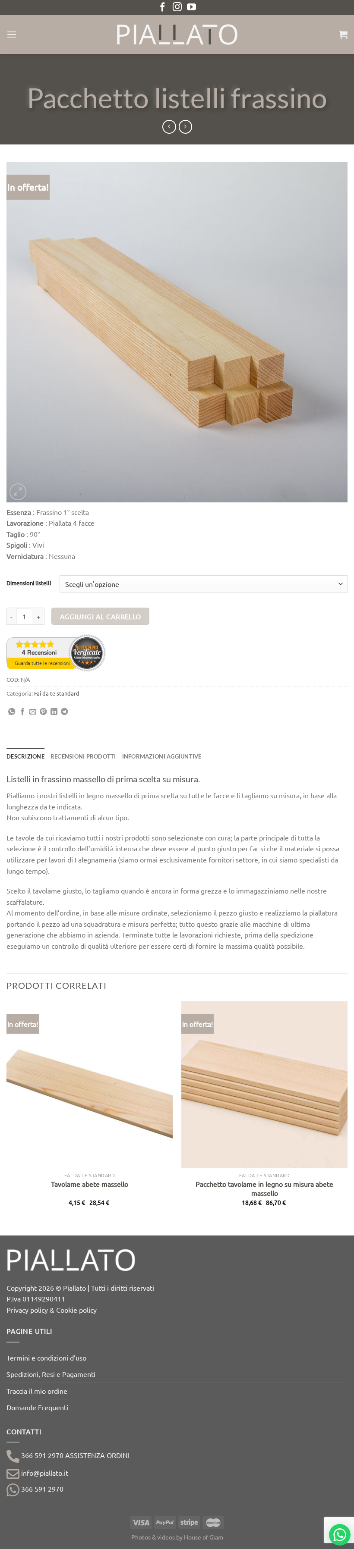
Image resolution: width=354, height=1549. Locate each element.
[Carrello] (343, 34)
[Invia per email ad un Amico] (32, 712)
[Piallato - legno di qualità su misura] (177, 34)
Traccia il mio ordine (36, 1390)
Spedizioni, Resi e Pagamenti (50, 1374)
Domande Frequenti (37, 1407)
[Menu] (11, 34)
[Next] (347, 1117)
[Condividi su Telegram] (64, 712)
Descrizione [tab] (25, 756)
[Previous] (6, 1117)
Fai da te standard (56, 693)
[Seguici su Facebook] (162, 8)
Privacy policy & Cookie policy (51, 1309)
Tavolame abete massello (89, 1183)
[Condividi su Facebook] (22, 712)
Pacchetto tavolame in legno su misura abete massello (264, 1188)
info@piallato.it (43, 1472)
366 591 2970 (41, 1488)
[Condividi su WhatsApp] (11, 712)
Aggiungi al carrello (100, 616)
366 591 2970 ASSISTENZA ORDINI (74, 1455)
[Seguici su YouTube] (191, 8)
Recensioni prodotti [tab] (83, 756)
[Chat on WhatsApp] (340, 1535)
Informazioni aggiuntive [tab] (162, 756)
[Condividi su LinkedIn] (54, 712)
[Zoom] (17, 491)
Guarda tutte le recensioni (42, 663)
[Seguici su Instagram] (177, 8)
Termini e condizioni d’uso (46, 1357)
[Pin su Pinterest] (43, 712)
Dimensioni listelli (28, 583)
